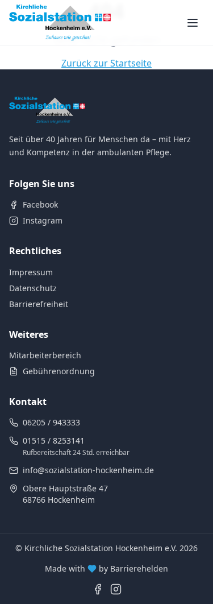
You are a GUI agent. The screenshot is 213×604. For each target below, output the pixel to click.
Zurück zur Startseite (106, 63)
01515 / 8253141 (54, 440)
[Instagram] (116, 589)
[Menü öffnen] (192, 22)
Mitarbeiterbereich (45, 355)
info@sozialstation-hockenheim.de (88, 470)
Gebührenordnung (59, 371)
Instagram (42, 220)
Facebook (40, 204)
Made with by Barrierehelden (106, 568)
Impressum (31, 272)
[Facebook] (97, 589)
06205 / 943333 (51, 422)
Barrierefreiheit (38, 304)
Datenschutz (33, 288)
